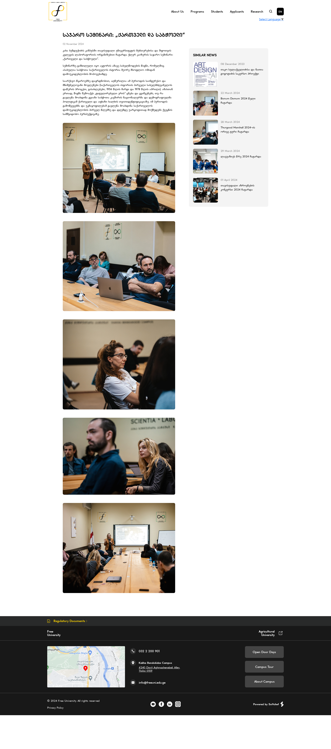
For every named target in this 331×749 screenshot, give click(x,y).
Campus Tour (264, 667)
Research (257, 11)
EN (280, 11)
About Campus (264, 681)
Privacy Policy (55, 707)
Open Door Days (264, 652)
